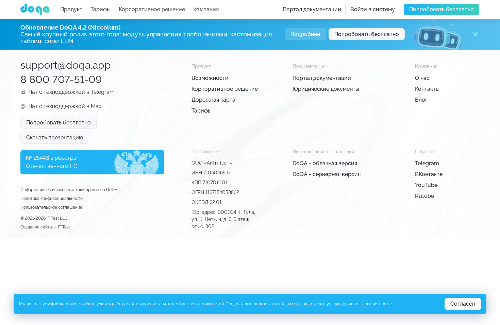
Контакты (427, 89)
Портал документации (312, 9)
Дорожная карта (213, 100)
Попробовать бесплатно (441, 9)
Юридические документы (326, 89)
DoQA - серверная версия (327, 174)
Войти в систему (372, 9)
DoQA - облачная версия (325, 163)
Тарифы (100, 9)
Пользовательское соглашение (51, 207)
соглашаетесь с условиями (321, 304)
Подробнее (305, 34)
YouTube (426, 185)
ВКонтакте (429, 174)
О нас (422, 78)
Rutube (424, 196)
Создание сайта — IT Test (45, 227)
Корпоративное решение (152, 9)
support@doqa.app (65, 65)
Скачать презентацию (54, 137)
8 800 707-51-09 (61, 79)
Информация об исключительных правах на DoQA (68, 189)
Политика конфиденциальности (51, 198)
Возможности (210, 78)
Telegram (427, 163)
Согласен (462, 304)
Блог (421, 100)
